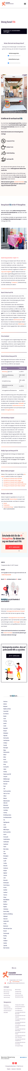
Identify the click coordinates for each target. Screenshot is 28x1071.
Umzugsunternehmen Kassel (11, 1066)
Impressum (14, 1069)
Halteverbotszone (18, 405)
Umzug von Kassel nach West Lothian (14, 486)
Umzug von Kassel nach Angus (12, 480)
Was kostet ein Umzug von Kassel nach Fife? (12, 455)
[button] (25, 3)
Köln (21, 320)
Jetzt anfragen (14, 547)
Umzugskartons (9, 410)
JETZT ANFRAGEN (14, 656)
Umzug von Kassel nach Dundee (12, 478)
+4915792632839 (6, 575)
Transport (14, 282)
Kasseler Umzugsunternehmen (6, 258)
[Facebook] (13, 1063)
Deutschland (13, 499)
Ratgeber (8, 1069)
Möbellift (21, 403)
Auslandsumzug (8, 507)
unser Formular (8, 633)
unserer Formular (19, 182)
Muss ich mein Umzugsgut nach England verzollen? (13, 460)
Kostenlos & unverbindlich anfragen (11, 31)
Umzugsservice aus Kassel (16, 617)
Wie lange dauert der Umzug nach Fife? (13, 457)
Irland (5, 503)
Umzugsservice (7, 1002)
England (14, 258)
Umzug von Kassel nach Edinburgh (13, 482)
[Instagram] (16, 1063)
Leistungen (16, 622)
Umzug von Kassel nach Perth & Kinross (14, 484)
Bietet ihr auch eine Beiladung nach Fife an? (14, 463)
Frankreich (6, 505)
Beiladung (21, 324)
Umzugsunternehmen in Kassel (15, 611)
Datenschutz (19, 1069)
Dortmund (17, 320)
